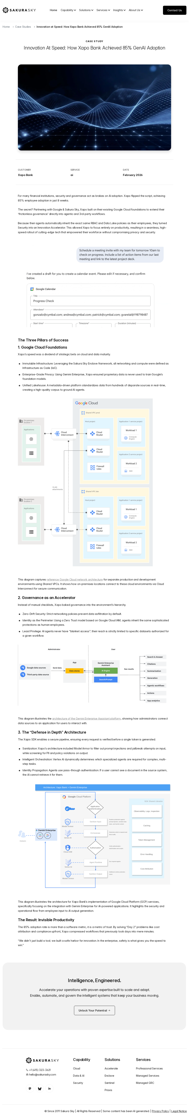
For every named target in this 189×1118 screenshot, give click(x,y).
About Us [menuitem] (134, 10)
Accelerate (111, 1068)
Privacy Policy (160, 1111)
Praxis (108, 1090)
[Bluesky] (40, 1088)
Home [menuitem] (53, 10)
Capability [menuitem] (67, 10)
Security (78, 1082)
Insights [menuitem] (118, 10)
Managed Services (147, 1075)
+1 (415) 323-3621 (40, 1069)
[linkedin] (49, 1088)
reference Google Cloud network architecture (75, 579)
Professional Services (149, 1068)
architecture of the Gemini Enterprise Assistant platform (86, 718)
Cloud (76, 1068)
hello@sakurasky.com (42, 1074)
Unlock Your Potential (93, 1010)
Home (6, 26)
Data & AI (78, 1075)
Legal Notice (179, 1111)
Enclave (109, 1075)
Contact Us (174, 10)
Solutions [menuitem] (85, 10)
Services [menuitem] (102, 10)
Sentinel (109, 1082)
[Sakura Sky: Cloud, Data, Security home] (19, 10)
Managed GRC (145, 1082)
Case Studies (23, 26)
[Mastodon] (30, 1088)
